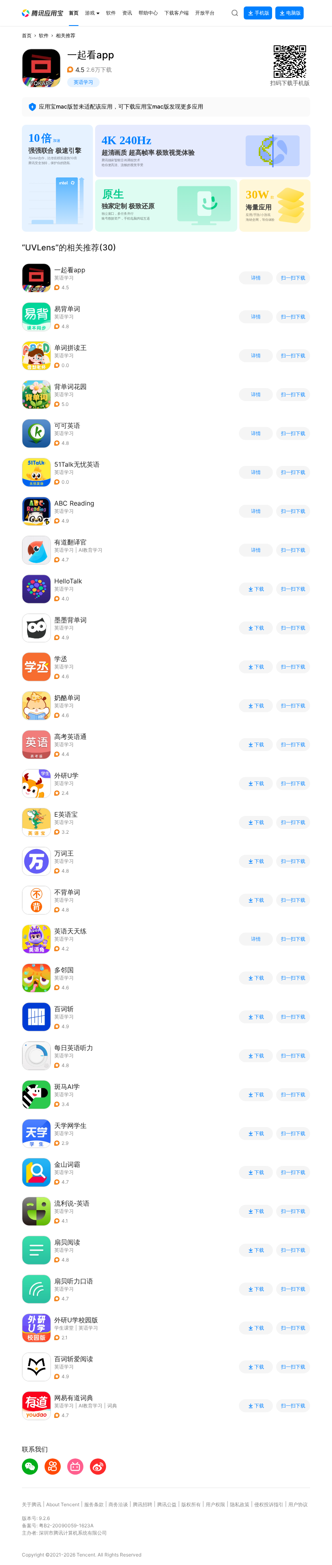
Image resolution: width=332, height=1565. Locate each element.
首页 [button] (27, 35)
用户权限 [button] (215, 1504)
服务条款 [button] (94, 1504)
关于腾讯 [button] (31, 1504)
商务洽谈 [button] (118, 1504)
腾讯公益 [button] (167, 1504)
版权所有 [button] (191, 1504)
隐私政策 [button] (239, 1504)
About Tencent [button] (62, 1504)
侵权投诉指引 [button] (268, 1504)
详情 (256, 278)
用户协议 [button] (298, 1504)
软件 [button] (44, 35)
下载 (259, 589)
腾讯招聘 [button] (142, 1504)
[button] (42, 13)
